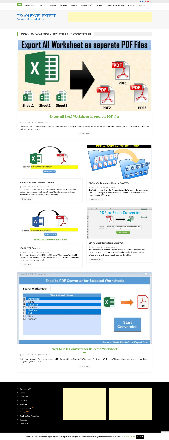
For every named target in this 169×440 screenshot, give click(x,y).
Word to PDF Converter (30, 248)
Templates (52, 5)
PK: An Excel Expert (36, 15)
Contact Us (141, 5)
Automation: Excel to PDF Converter (37, 182)
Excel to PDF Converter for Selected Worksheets (85, 349)
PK (35, 122)
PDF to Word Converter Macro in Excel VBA (109, 183)
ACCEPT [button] (140, 437)
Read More (85, 133)
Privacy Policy (129, 437)
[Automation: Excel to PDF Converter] (49, 162)
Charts (41, 5)
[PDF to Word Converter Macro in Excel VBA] (119, 162)
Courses (100, 5)
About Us (131, 5)
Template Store (87, 5)
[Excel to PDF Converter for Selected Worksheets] (84, 308)
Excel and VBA (28, 5)
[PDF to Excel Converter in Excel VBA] (119, 223)
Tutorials (63, 5)
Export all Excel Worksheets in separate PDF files (84, 116)
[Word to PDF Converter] (49, 225)
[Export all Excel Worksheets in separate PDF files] (84, 75)
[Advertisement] (110, 17)
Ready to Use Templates (116, 5)
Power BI (74, 5)
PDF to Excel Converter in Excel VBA (106, 242)
